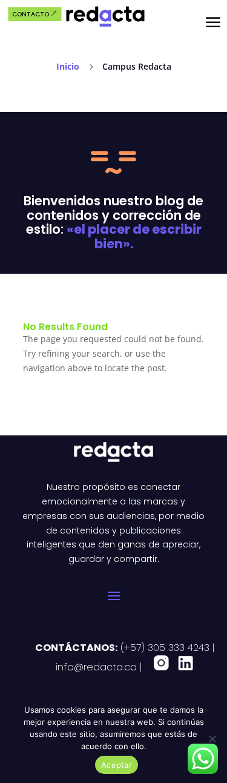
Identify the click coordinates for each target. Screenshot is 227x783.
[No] (212, 739)
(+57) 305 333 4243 (163, 648)
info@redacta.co (96, 667)
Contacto (30, 14)
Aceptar (116, 765)
